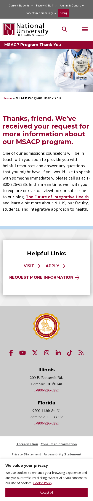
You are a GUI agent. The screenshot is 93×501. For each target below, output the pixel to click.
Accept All (46, 492)
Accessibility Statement (63, 454)
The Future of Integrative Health (57, 196)
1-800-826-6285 (46, 390)
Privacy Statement (26, 454)
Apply (52, 266)
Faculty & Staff (44, 5)
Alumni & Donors (70, 5)
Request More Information (41, 277)
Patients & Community (39, 13)
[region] (46, 480)
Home (7, 98)
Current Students (19, 5)
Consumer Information (59, 444)
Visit (29, 266)
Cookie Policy (42, 483)
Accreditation (27, 444)
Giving (63, 13)
